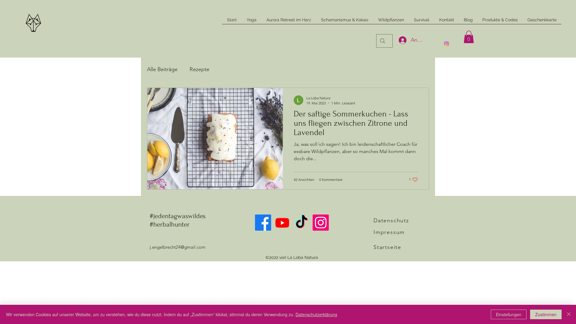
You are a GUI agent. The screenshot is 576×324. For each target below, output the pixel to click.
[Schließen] (568, 314)
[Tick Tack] (301, 222)
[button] (469, 37)
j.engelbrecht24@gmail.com (178, 247)
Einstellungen (508, 314)
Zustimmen (545, 314)
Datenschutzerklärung (316, 314)
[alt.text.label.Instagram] (446, 44)
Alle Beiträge (162, 69)
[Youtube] (282, 222)
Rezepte (199, 69)
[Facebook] (263, 222)
